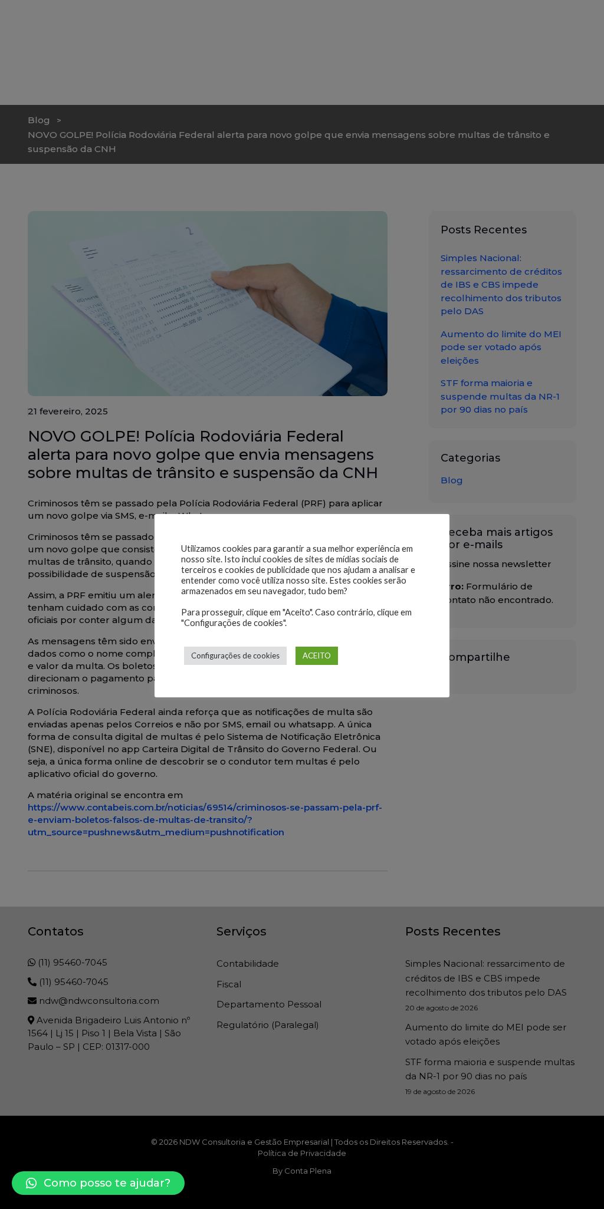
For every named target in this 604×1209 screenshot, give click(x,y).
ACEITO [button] (317, 655)
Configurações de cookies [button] (235, 655)
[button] (98, 1183)
